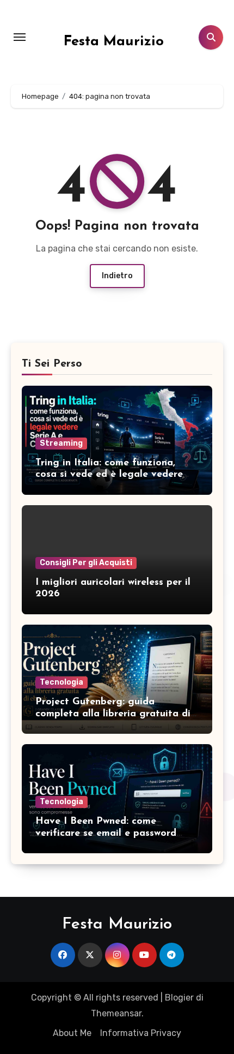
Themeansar (116, 1013)
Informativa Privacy (140, 1033)
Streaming (61, 443)
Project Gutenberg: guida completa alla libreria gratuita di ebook (112, 713)
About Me (72, 1033)
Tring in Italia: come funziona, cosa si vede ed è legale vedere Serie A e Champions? (109, 475)
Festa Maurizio (114, 41)
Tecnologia (61, 682)
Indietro (117, 275)
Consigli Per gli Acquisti (86, 562)
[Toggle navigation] (19, 37)
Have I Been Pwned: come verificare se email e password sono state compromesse (105, 833)
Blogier (179, 997)
